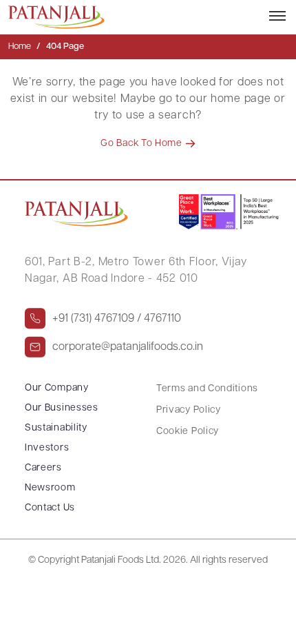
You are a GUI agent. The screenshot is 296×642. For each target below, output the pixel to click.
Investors (47, 448)
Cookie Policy (187, 431)
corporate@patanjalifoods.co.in (127, 347)
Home (19, 46)
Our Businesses (61, 408)
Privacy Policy (188, 410)
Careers (43, 468)
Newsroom (50, 488)
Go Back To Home (142, 143)
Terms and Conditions (207, 389)
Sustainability (56, 428)
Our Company (57, 388)
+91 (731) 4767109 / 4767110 (116, 318)
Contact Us (50, 508)
